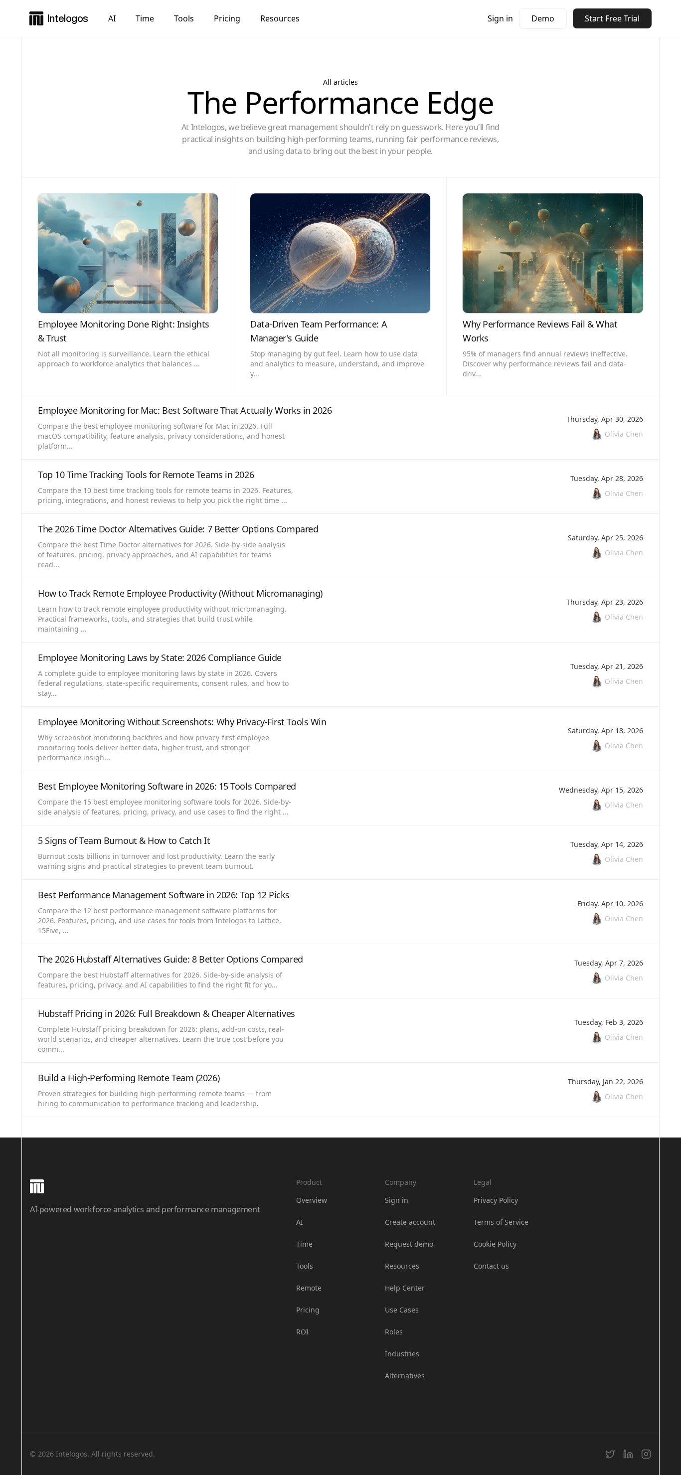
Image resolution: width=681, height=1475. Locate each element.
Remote (309, 1288)
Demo (542, 18)
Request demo (409, 1244)
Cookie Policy (495, 1244)
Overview (311, 1200)
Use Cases (402, 1309)
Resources (280, 18)
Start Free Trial (612, 18)
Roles (394, 1331)
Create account (410, 1222)
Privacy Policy (496, 1200)
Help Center (405, 1288)
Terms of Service (501, 1222)
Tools (184, 18)
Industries (402, 1353)
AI (112, 18)
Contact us (491, 1266)
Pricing (227, 18)
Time (145, 18)
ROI (302, 1331)
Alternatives (405, 1375)
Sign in (500, 18)
